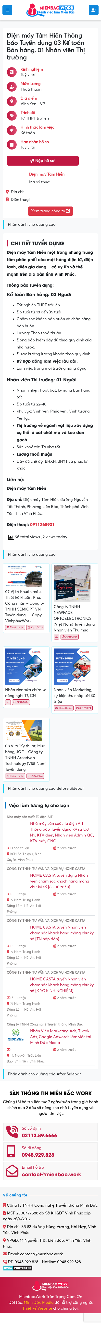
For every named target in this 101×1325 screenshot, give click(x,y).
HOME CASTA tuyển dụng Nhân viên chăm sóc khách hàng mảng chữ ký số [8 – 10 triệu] (59, 881)
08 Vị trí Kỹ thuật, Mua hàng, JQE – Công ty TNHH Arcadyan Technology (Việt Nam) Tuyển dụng (26, 758)
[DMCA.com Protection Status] (18, 1268)
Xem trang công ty (48, 211)
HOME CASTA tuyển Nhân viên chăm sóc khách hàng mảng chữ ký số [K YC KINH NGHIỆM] (62, 985)
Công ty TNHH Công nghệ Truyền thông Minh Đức (45, 1024)
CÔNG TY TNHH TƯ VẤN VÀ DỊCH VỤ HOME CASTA (46, 869)
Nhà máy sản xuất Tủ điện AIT (30, 817)
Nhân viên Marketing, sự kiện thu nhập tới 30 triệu (74, 696)
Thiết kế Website (37, 1308)
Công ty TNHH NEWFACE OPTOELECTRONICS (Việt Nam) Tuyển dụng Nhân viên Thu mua (74, 618)
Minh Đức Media (39, 1302)
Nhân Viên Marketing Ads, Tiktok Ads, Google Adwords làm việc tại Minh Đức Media (60, 1037)
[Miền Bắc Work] (50, 10)
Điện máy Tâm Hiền (46, 174)
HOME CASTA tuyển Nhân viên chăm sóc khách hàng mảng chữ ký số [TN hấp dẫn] (62, 933)
